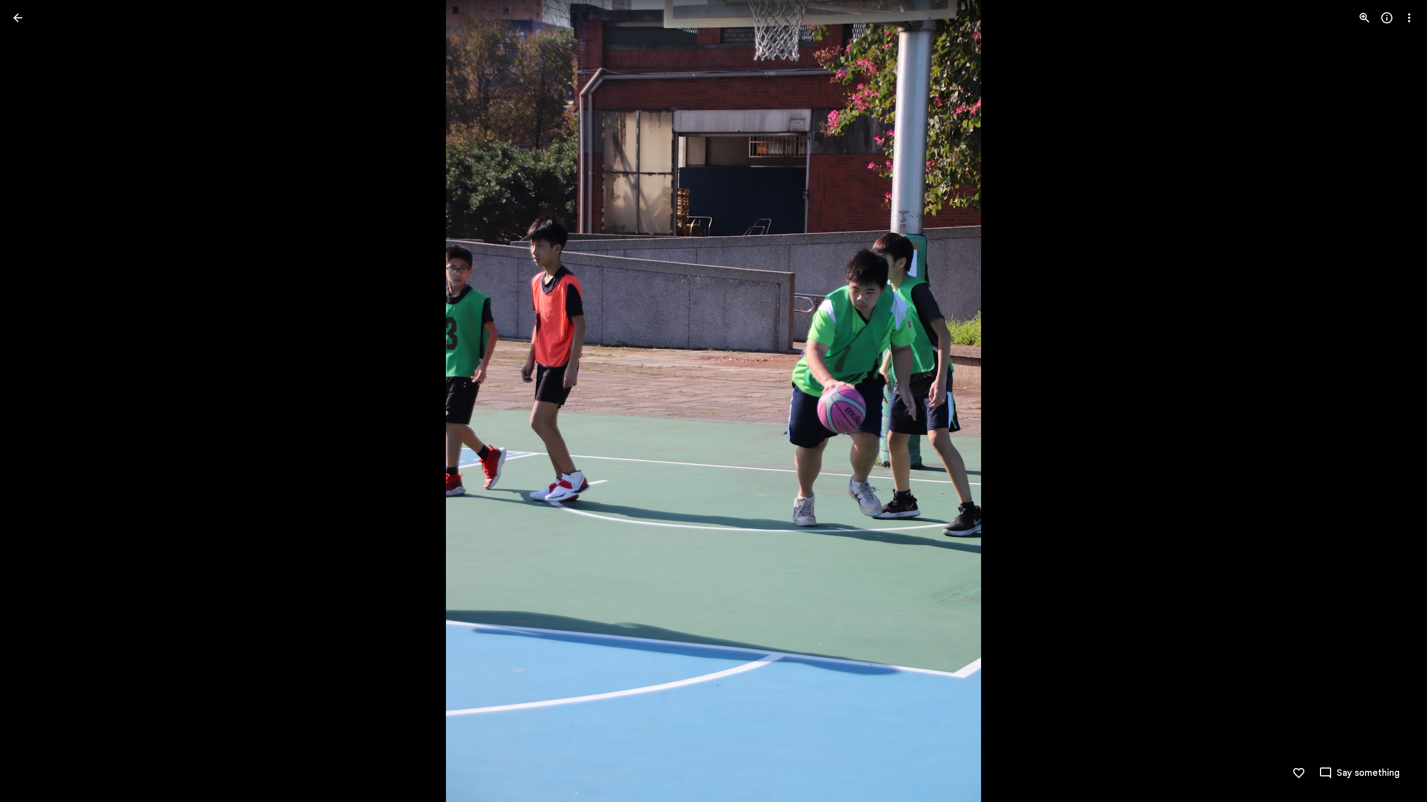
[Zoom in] (1364, 18)
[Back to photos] (17, 17)
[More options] (1409, 18)
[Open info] (1387, 18)
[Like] (1298, 773)
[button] (31, 401)
